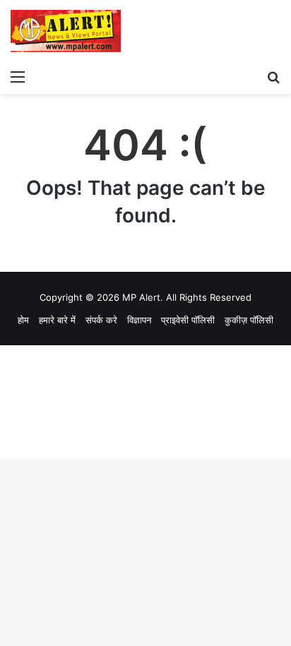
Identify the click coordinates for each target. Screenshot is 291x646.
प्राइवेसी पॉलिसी (188, 319)
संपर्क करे (101, 319)
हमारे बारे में (57, 319)
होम (23, 319)
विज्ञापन (139, 319)
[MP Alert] (66, 31)
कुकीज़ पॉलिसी (249, 319)
